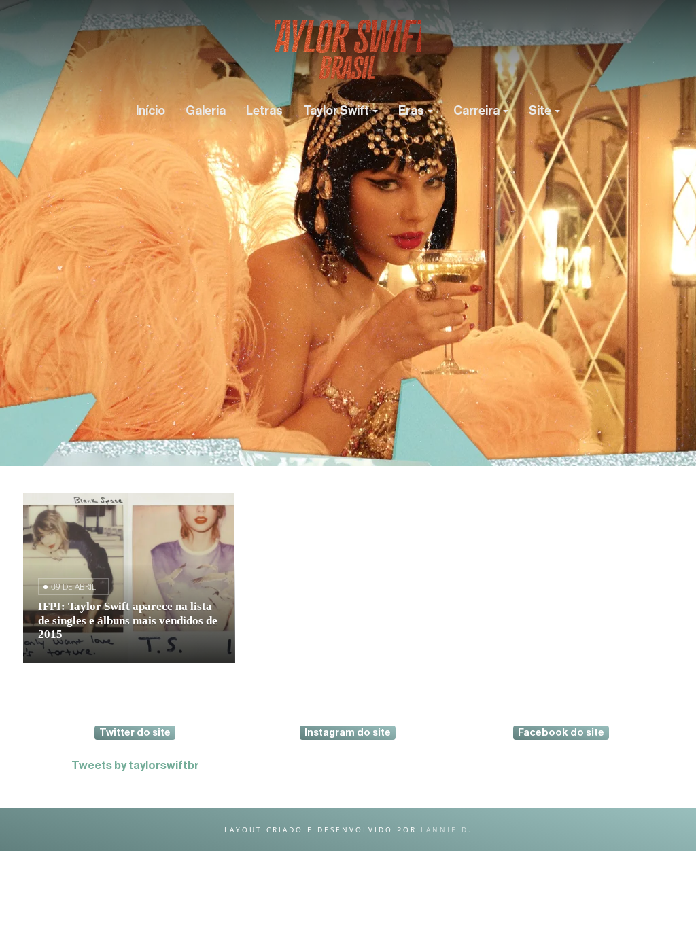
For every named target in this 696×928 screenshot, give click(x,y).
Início (150, 111)
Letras (264, 111)
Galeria (206, 111)
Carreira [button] (477, 111)
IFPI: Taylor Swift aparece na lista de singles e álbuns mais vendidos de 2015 (128, 620)
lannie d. (446, 829)
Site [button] (541, 111)
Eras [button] (412, 111)
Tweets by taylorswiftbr (135, 765)
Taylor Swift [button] (337, 111)
